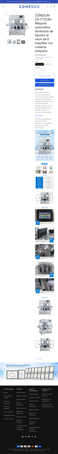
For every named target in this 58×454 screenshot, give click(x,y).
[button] (3, 6)
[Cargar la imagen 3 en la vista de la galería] (23, 42)
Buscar (5, 392)
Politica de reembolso (6, 407)
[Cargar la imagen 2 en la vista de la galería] (14, 42)
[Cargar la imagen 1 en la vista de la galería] (9, 42)
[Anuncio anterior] (3, 1)
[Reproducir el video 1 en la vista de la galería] (19, 42)
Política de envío (29, 450)
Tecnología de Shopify (23, 449)
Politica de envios (8, 412)
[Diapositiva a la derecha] (27, 41)
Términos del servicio (19, 450)
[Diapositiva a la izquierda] (5, 41)
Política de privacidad (45, 449)
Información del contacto (8, 396)
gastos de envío (40, 57)
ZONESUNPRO (15, 449)
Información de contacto (39, 450)
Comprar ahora (44, 80)
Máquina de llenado (21, 396)
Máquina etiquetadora (19, 403)
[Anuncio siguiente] (55, 1)
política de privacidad (7, 402)
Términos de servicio (9, 415)
